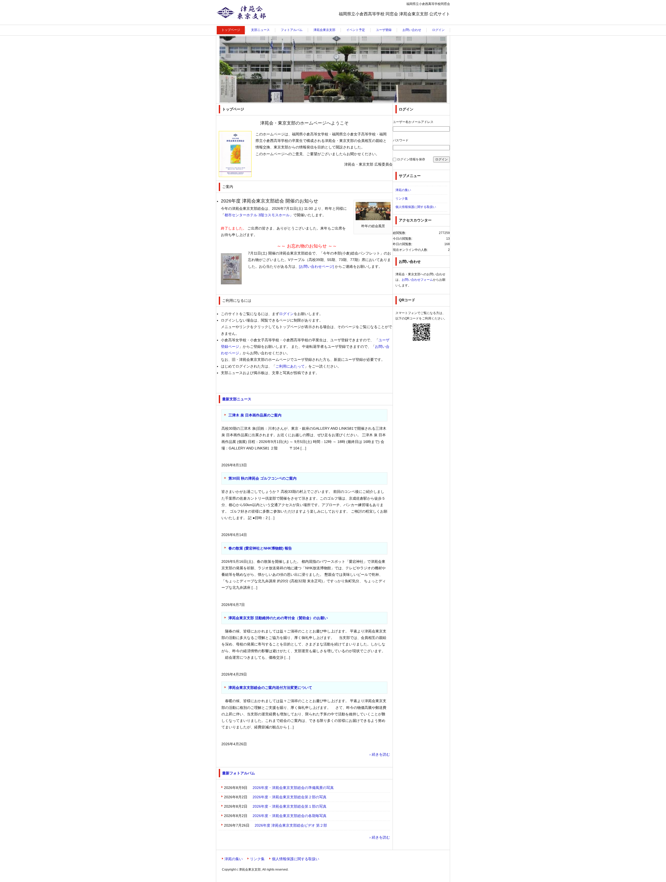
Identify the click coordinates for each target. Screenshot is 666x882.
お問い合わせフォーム (417, 280)
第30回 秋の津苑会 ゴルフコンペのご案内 (262, 478)
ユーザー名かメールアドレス (413, 122)
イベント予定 (355, 30)
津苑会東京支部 (232, 24)
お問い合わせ (411, 30)
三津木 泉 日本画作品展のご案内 (254, 415)
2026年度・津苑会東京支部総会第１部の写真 (289, 806)
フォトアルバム (292, 30)
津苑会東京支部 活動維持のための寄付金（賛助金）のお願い (278, 618)
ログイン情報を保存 (411, 159)
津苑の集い (403, 190)
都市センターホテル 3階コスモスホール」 (259, 215)
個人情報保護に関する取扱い (415, 207)
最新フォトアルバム (238, 773)
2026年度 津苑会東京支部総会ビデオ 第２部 (291, 825)
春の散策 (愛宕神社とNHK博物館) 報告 (260, 548)
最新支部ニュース (236, 399)
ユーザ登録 (384, 30)
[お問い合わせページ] (316, 266)
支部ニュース (260, 30)
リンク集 (401, 198)
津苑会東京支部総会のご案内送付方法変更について (270, 687)
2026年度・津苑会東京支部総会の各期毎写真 (289, 816)
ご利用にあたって (290, 366)
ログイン (438, 30)
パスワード (400, 140)
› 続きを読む (379, 754)
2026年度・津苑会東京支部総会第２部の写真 (289, 797)
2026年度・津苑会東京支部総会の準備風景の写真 (293, 788)
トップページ (230, 30)
